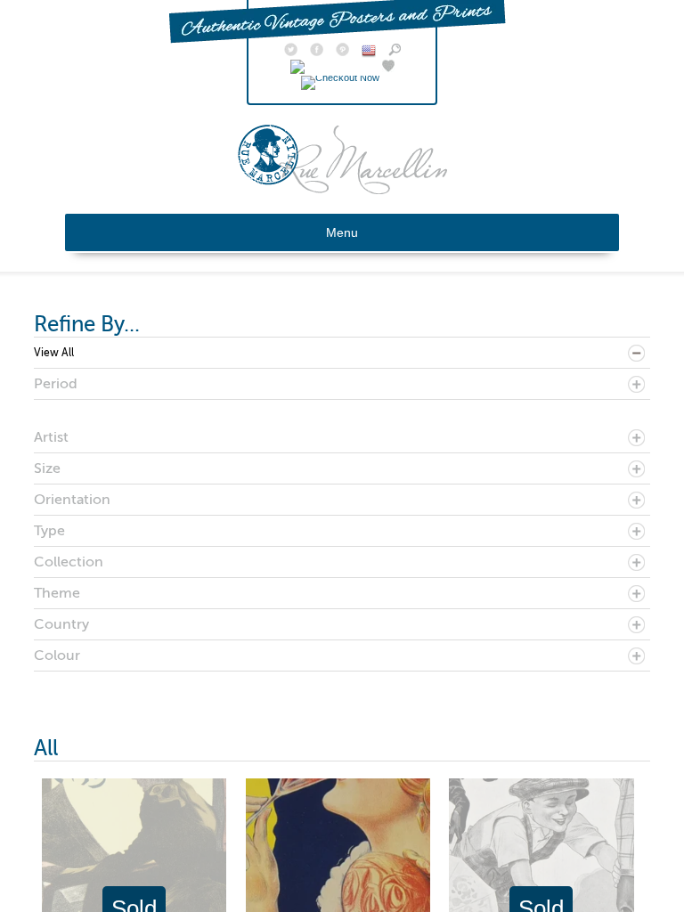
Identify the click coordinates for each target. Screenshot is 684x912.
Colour (57, 655)
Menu (342, 232)
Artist (51, 437)
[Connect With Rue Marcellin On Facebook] (316, 52)
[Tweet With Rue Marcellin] (291, 52)
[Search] (394, 52)
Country (61, 624)
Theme (57, 593)
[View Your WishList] (388, 68)
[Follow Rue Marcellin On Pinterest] (342, 52)
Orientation (72, 500)
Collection (68, 562)
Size (47, 468)
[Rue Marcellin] (342, 190)
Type (49, 531)
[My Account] (330, 68)
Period (55, 384)
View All (54, 352)
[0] (342, 77)
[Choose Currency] (368, 53)
